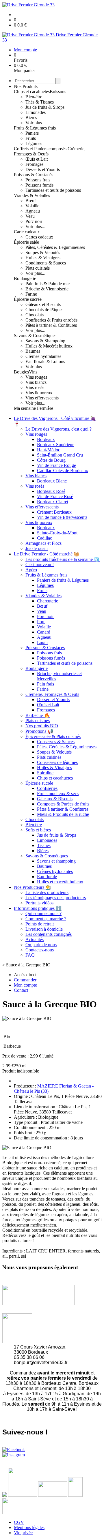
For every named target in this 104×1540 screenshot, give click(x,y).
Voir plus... (35, 122)
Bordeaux (46, 439)
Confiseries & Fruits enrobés (51, 320)
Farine (31, 294)
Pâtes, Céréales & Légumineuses (55, 247)
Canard (43, 632)
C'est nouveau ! (39, 564)
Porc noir (33, 221)
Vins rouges (36, 377)
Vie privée (23, 1532)
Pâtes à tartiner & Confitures (51, 325)
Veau (30, 216)
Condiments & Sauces (45, 262)
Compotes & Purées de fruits (63, 803)
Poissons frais (37, 179)
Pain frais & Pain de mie (47, 283)
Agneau (32, 211)
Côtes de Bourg (51, 460)
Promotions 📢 (39, 731)
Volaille (32, 205)
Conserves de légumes (57, 762)
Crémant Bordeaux (54, 512)
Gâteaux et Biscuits (43, 304)
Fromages (34, 164)
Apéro (31, 569)
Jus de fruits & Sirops (44, 107)
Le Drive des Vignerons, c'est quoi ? (58, 429)
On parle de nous (41, 944)
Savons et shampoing (56, 861)
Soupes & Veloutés (42, 252)
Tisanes (44, 845)
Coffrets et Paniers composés (41, 148)
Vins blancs (36, 382)
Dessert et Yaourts (53, 699)
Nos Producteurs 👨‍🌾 (32, 887)
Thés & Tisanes (39, 101)
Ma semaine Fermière (33, 408)
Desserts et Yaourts (42, 169)
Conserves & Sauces (56, 741)
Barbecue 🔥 (37, 715)
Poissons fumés (39, 185)
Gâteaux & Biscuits (55, 798)
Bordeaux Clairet (52, 501)
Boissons (58, 91)
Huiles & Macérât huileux (49, 345)
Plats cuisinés (37, 268)
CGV (19, 1522)
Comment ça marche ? (45, 918)
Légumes (33, 143)
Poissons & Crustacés (33, 174)
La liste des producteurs (46, 892)
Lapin (42, 642)
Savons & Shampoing (45, 340)
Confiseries (47, 788)
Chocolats (34, 314)
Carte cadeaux (27, 231)
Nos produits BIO (41, 725)
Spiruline (45, 772)
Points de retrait (39, 923)
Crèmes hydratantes (43, 356)
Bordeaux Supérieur (55, 444)
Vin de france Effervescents (62, 517)
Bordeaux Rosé (51, 491)
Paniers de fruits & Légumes (63, 580)
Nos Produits (26, 86)
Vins (33, 371)
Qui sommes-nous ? (43, 913)
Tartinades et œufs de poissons (53, 190)
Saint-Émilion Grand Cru (60, 454)
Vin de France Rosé (55, 496)
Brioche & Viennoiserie (46, 288)
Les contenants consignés (48, 934)
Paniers (32, 133)
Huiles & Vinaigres (42, 257)
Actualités (34, 939)
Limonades (35, 112)
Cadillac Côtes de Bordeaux (62, 470)
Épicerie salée (26, 242)
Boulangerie (25, 278)
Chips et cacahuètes (32, 91)
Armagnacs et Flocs (43, 543)
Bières (31, 117)
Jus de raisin (36, 548)
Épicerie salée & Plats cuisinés (53, 736)
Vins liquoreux (38, 392)
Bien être (33, 824)
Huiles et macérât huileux (60, 881)
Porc (41, 621)
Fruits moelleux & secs (58, 793)
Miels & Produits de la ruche (63, 814)
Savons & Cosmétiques (35, 335)
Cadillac (44, 538)
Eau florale (47, 876)
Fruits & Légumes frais (35, 127)
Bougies (21, 371)
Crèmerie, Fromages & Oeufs (52, 694)
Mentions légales (29, 1527)
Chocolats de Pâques (44, 309)
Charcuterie (47, 600)
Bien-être (33, 96)
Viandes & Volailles (32, 195)
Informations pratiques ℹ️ (38, 908)
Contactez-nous (39, 949)
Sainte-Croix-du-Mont (57, 532)
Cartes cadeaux (39, 236)
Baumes (32, 351)
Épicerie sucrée (28, 299)
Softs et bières (38, 829)
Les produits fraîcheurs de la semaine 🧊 (62, 559)
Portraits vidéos (39, 902)
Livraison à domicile (44, 929)
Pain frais (45, 683)
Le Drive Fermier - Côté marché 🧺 (46, 553)
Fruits (30, 138)
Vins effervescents (42, 397)
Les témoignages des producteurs (55, 897)
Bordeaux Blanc (52, 480)
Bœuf (30, 200)
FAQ (30, 955)
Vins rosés (34, 387)
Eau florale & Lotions (45, 361)
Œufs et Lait (36, 159)
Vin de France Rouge (56, 465)
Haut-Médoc (48, 449)
